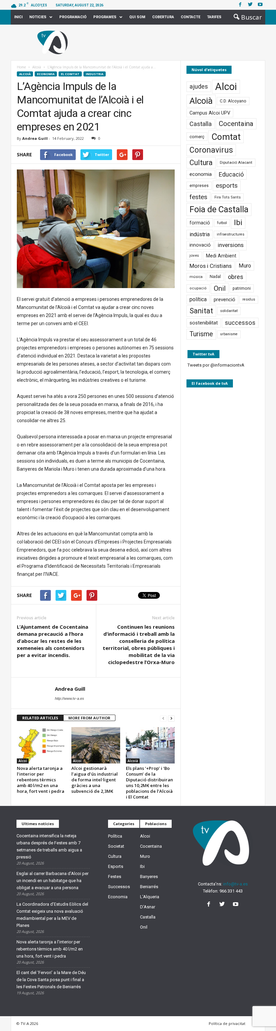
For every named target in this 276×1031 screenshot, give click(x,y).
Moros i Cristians (210, 265)
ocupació (198, 288)
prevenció (224, 299)
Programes (104, 17)
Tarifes (214, 17)
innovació (200, 245)
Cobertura (163, 17)
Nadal (215, 276)
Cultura (201, 162)
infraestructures (230, 234)
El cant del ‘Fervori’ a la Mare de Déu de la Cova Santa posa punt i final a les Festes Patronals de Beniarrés (51, 979)
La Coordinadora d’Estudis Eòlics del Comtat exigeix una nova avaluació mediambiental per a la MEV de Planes (52, 915)
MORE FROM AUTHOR (89, 717)
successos (240, 322)
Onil (220, 288)
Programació (73, 17)
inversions (231, 245)
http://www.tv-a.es (69, 698)
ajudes (198, 86)
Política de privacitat (227, 1023)
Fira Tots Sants (227, 197)
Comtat (226, 137)
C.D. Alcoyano (233, 100)
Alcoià (25, 74)
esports (227, 185)
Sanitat (201, 311)
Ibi (238, 222)
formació (199, 222)
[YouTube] (236, 904)
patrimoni (242, 288)
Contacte (190, 17)
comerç (196, 136)
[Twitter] (250, 5)
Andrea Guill (35, 138)
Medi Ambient (221, 255)
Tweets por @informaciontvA (215, 365)
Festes (114, 876)
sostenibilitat (203, 323)
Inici (18, 17)
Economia (46, 74)
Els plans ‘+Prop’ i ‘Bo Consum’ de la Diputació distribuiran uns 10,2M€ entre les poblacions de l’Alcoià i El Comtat (149, 782)
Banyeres (149, 876)
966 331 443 (231, 891)
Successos (119, 886)
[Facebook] (240, 5)
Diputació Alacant (236, 162)
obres (235, 276)
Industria (94, 74)
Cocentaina (236, 124)
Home (21, 67)
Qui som (137, 17)
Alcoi (23, 760)
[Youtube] (260, 5)
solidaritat (229, 310)
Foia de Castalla (218, 209)
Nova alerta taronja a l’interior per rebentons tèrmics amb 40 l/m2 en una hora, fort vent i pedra (40, 779)
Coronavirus (211, 150)
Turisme (201, 334)
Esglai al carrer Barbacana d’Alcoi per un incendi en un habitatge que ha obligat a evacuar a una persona (52, 880)
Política (115, 836)
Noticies (37, 17)
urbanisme (229, 334)
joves (194, 255)
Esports (115, 866)
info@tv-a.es (235, 883)
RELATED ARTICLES (40, 717)
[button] (246, 17)
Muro (245, 265)
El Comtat (70, 74)
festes (198, 197)
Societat (116, 846)
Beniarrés (149, 886)
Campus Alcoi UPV (209, 113)
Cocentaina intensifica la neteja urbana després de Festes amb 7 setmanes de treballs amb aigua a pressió (49, 846)
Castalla (200, 123)
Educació (231, 174)
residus (248, 299)
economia (200, 174)
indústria (199, 234)
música (196, 277)
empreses (199, 185)
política (198, 299)
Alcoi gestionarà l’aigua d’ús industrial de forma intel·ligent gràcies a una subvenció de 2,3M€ (94, 779)
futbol (222, 222)
